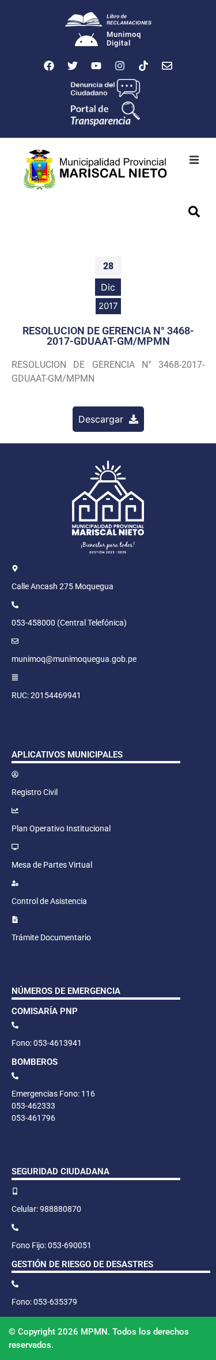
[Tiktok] (143, 65)
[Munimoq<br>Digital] (86, 40)
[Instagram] (119, 65)
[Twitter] (72, 65)
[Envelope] (167, 65)
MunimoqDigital (124, 39)
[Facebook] (49, 65)
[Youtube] (96, 65)
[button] (194, 159)
